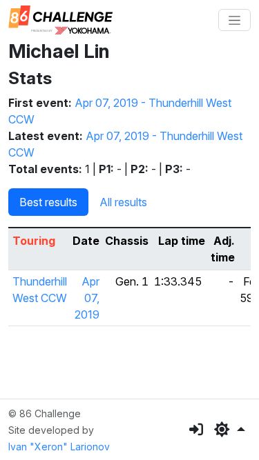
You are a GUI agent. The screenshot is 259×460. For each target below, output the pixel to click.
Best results (48, 202)
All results (123, 202)
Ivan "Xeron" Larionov (59, 446)
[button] (230, 430)
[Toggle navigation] (234, 20)
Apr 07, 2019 (87, 297)
